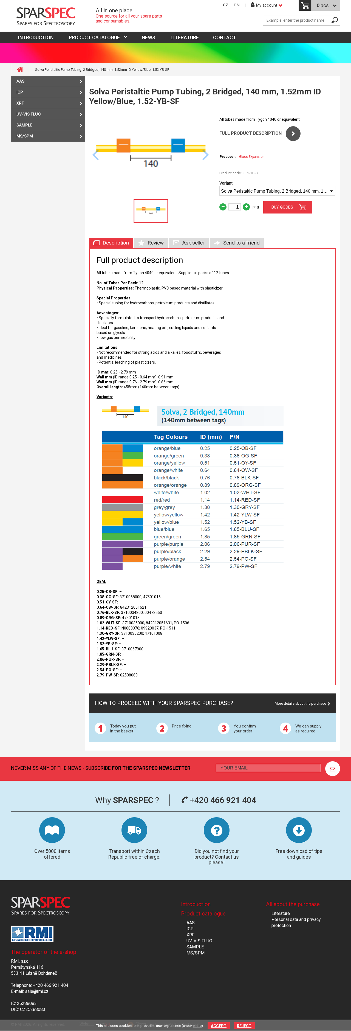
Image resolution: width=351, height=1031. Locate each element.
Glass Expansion (251, 157)
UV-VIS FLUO (28, 114)
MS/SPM (24, 136)
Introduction (196, 904)
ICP (19, 92)
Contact (224, 37)
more (197, 1026)
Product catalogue (94, 37)
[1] (332, 768)
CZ (225, 5)
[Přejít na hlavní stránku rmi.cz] (52, 16)
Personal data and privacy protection (296, 922)
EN (237, 5)
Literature (185, 37)
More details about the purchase (300, 703)
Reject (244, 1026)
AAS (20, 81)
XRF (20, 103)
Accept (219, 1026)
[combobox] (277, 191)
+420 (222, 800)
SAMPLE (24, 125)
